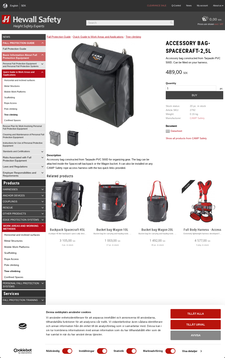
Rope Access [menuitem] (10, 103)
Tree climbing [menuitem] (11, 115)
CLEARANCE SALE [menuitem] (156, 5)
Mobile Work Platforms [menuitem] (15, 92)
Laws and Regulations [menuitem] (15, 166)
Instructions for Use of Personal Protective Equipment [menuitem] (23, 144)
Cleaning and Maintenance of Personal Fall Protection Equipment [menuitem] (23, 136)
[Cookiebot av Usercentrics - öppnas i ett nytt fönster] (22, 351)
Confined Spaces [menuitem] (12, 120)
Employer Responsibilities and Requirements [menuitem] (19, 174)
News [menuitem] (189, 5)
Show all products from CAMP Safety (186, 138)
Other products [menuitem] (14, 213)
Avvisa (196, 335)
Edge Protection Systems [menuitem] (21, 219)
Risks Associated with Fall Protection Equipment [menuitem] (17, 159)
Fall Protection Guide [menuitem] (18, 43)
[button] (43, 43)
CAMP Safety (197, 118)
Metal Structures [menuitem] (12, 86)
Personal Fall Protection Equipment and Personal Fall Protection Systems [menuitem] (20, 65)
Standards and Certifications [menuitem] (16, 151)
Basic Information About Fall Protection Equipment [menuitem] (20, 56)
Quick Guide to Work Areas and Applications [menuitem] (18, 73)
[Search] (171, 22)
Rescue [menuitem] (8, 207)
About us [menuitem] (217, 5)
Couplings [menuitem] (10, 201)
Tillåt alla (195, 313)
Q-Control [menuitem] (176, 5)
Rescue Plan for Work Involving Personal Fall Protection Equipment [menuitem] (22, 127)
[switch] (102, 351)
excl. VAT (219, 24)
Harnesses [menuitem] (10, 189)
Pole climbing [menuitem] (10, 109)
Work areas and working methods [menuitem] (20, 227)
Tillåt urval (195, 324)
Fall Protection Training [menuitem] (20, 300)
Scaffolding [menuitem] (9, 97)
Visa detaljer (189, 351)
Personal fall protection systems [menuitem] (21, 285)
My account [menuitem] (202, 5)
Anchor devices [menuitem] (14, 195)
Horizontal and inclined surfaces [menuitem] (19, 80)
